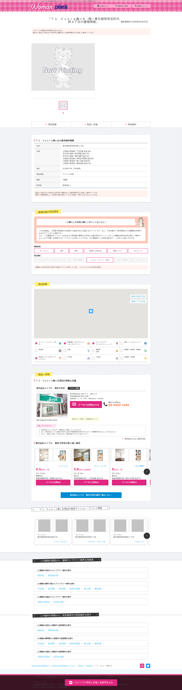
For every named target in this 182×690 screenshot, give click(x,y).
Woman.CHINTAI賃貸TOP (40, 666)
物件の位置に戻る (138, 296)
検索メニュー (142, 6)
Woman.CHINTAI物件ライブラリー (64, 666)
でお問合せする (88, 404)
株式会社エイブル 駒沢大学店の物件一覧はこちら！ (91, 495)
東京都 (80, 666)
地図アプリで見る (138, 301)
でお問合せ (53, 482)
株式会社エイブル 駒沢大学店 (135, 438)
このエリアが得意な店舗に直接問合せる (93, 682)
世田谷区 (89, 666)
